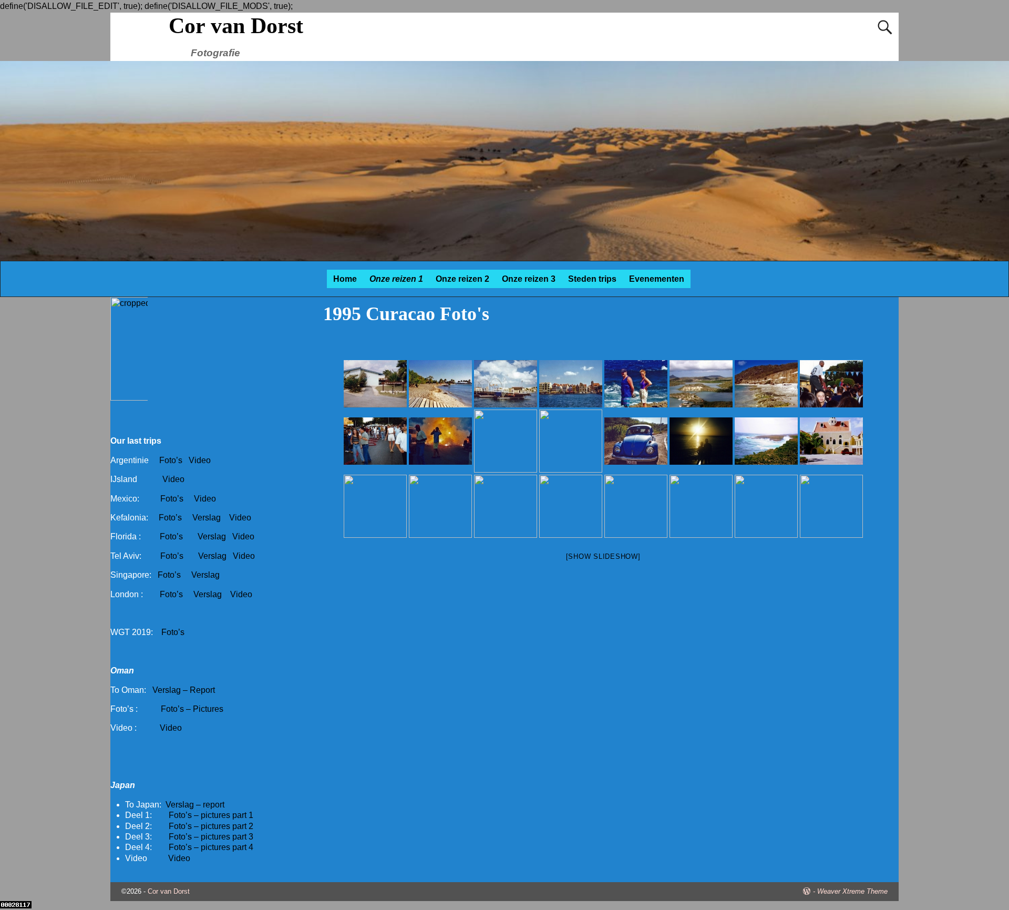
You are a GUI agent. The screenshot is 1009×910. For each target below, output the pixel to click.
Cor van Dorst (236, 26)
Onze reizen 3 (528, 278)
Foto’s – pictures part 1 (211, 815)
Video (200, 460)
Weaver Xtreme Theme (852, 891)
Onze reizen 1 (396, 278)
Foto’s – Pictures (192, 708)
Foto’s (170, 460)
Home (345, 278)
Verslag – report (195, 804)
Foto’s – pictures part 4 (211, 847)
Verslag (207, 517)
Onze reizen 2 (462, 278)
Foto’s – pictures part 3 (211, 836)
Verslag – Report (183, 690)
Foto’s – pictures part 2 (211, 826)
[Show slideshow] (603, 556)
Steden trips (592, 278)
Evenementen (656, 278)
